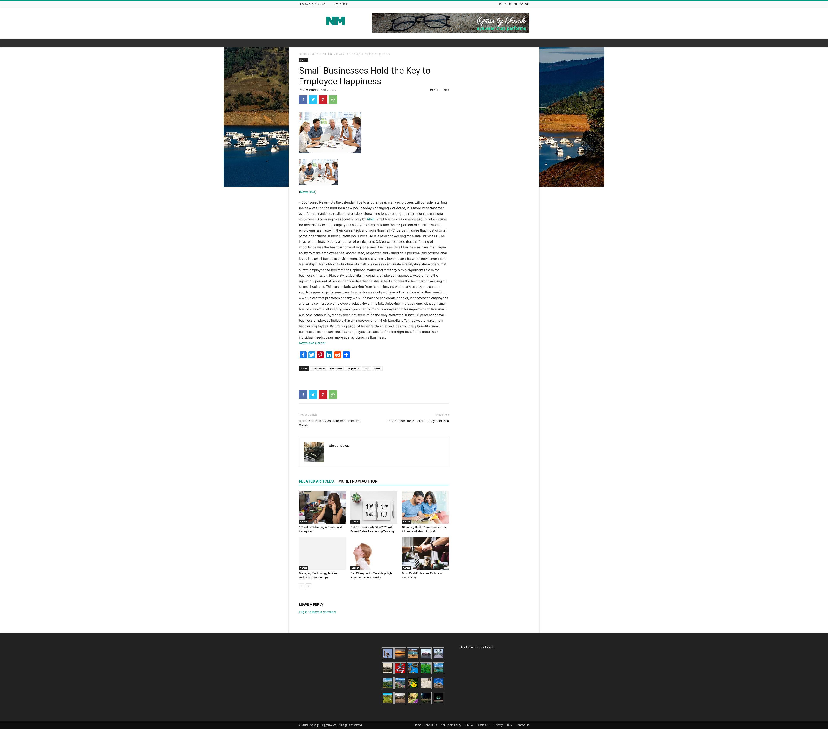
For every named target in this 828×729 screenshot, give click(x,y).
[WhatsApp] (333, 99)
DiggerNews (310, 89)
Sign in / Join (341, 3)
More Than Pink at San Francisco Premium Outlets (329, 423)
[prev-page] (301, 586)
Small (377, 368)
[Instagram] (510, 4)
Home (302, 54)
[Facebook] (505, 4)
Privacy (498, 725)
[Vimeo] (521, 4)
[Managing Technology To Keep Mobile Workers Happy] (322, 553)
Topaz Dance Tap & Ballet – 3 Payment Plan (418, 421)
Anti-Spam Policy (451, 725)
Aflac (370, 219)
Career (314, 54)
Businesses (318, 368)
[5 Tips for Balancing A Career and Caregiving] (322, 507)
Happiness (353, 368)
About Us (431, 725)
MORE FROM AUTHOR (357, 481)
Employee (336, 368)
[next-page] (308, 586)
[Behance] (499, 4)
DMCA (469, 725)
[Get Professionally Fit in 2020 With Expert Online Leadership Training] (373, 507)
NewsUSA (307, 192)
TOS (509, 725)
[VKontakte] (526, 4)
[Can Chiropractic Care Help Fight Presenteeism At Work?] (373, 553)
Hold (366, 368)
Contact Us (522, 725)
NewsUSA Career (312, 343)
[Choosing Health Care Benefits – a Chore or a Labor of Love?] (425, 507)
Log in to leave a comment (317, 612)
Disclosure (483, 725)
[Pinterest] (323, 99)
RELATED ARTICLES (316, 481)
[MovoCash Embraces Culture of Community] (425, 553)
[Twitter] (516, 4)
